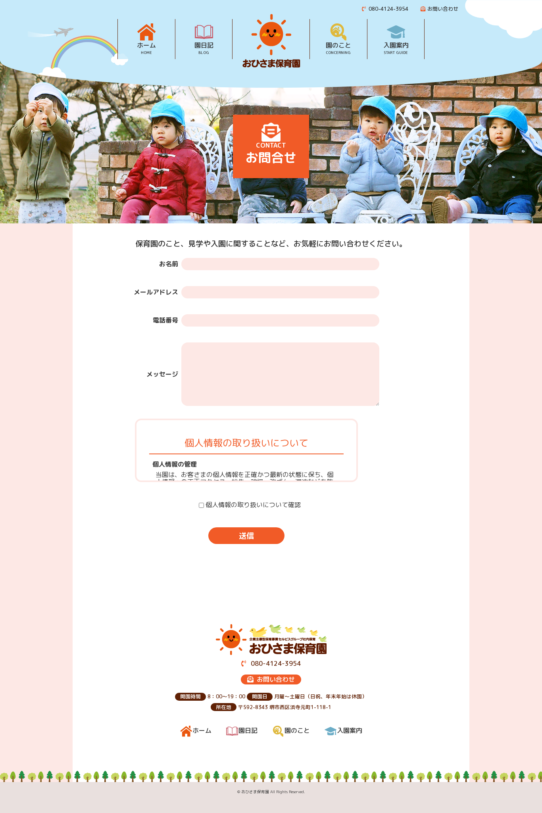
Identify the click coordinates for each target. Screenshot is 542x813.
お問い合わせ (442, 8)
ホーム (146, 48)
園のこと (338, 48)
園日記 (203, 48)
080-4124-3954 (387, 8)
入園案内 (396, 48)
